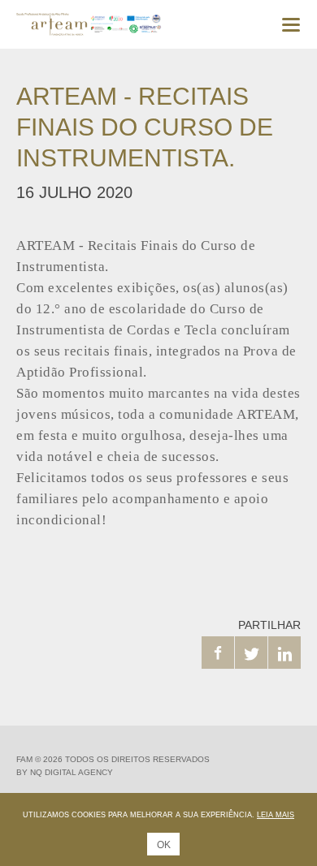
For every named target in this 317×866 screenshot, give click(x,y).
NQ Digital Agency (71, 772)
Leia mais (275, 815)
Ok (164, 845)
